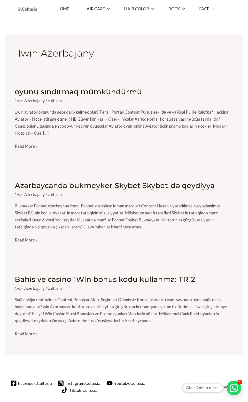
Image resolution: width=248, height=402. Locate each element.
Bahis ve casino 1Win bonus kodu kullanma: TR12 (105, 279)
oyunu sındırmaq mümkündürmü (78, 91)
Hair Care (94, 8)
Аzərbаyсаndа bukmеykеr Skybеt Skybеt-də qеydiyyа (115, 185)
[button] (107, 9)
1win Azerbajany (30, 100)
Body (174, 8)
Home (63, 8)
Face (204, 8)
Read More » (26, 146)
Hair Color (136, 8)
